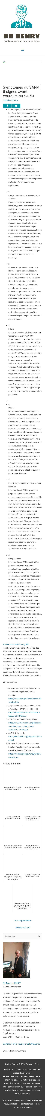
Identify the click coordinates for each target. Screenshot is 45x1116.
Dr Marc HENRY (12, 983)
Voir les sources (10, 682)
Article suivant (23, 927)
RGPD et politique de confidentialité (22, 1069)
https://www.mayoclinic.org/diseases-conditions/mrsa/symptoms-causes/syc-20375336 (24, 726)
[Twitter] (16, 106)
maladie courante (10, 100)
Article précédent (23, 920)
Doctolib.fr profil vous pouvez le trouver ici (21, 1044)
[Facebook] (7, 106)
